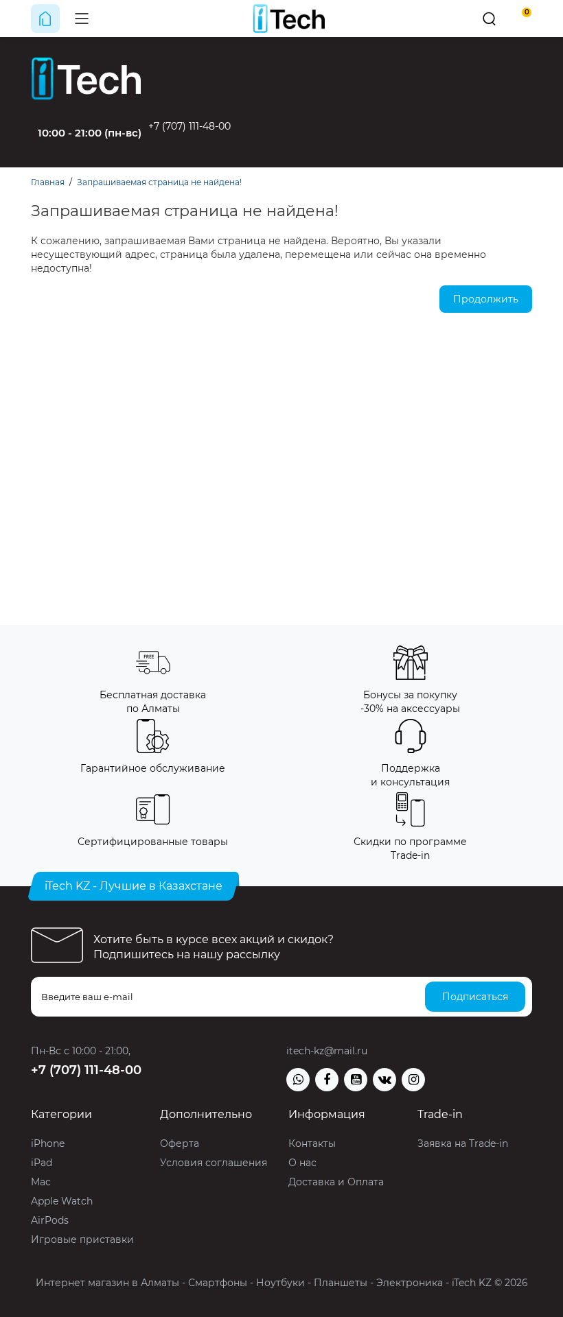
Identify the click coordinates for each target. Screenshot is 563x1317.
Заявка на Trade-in (462, 1143)
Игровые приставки (82, 1239)
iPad (41, 1162)
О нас (302, 1162)
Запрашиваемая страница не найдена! (159, 182)
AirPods (50, 1220)
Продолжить (485, 299)
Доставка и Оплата (336, 1182)
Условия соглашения (213, 1162)
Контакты (312, 1143)
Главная (48, 182)
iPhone (48, 1143)
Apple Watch (62, 1201)
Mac (41, 1182)
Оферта (179, 1143)
